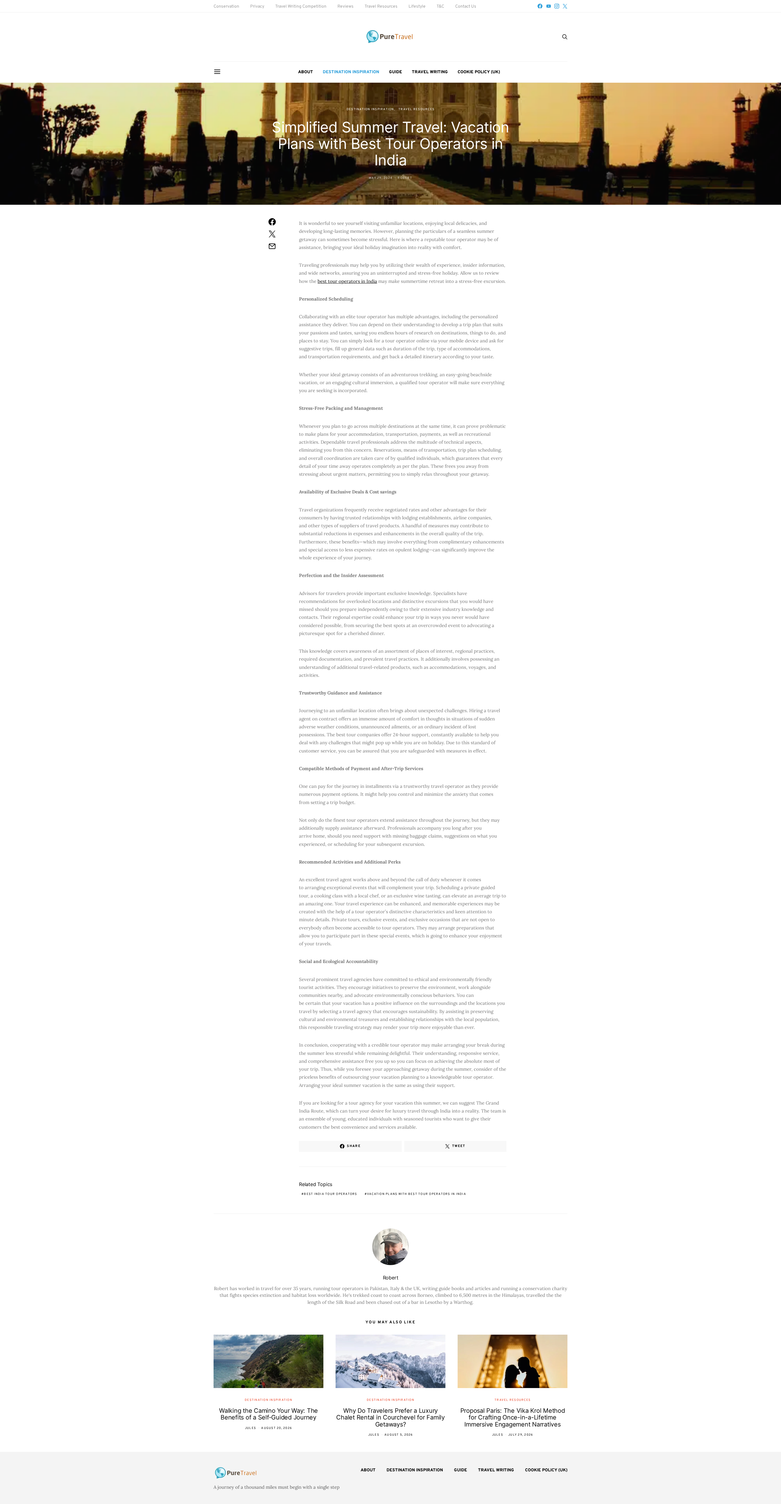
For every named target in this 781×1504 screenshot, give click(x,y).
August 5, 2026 (398, 1435)
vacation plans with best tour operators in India (416, 1194)
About (305, 72)
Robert (405, 178)
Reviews (345, 6)
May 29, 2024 (380, 178)
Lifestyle (417, 6)
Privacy (257, 6)
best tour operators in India (347, 281)
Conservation (226, 6)
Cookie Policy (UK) (479, 72)
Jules (250, 1428)
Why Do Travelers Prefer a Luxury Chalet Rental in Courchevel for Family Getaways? (390, 1417)
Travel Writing (430, 72)
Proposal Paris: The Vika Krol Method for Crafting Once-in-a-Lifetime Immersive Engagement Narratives (512, 1417)
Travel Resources (381, 6)
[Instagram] (556, 6)
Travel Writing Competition (300, 6)
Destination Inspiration (351, 72)
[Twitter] (565, 6)
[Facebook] (540, 6)
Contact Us (465, 6)
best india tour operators (330, 1194)
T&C (440, 6)
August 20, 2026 (276, 1428)
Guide (395, 72)
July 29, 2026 (520, 1435)
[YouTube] (548, 6)
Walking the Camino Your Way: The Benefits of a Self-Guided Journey (268, 1414)
